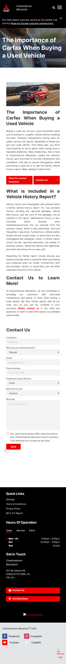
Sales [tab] (9, 530)
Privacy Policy (13, 508)
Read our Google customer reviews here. (32, 23)
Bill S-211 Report (14, 513)
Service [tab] (20, 530)
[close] (61, 18)
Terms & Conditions (16, 504)
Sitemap (10, 499)
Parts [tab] (32, 530)
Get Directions (20, 598)
